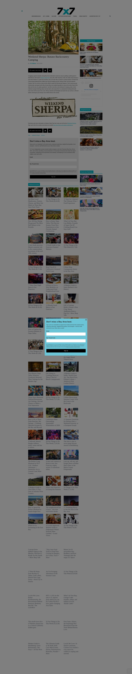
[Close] (86, 320)
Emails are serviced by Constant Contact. (73, 346)
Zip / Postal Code (50, 337)
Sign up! (66, 350)
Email (47, 331)
